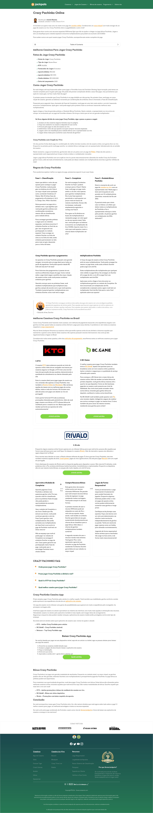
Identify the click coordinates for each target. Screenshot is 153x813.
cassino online (76, 26)
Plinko (93, 152)
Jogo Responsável (78, 756)
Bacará (104, 458)
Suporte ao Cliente (78, 771)
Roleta (53, 767)
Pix (114, 397)
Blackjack (59, 385)
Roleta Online (48, 385)
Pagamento (107, 4)
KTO (44, 365)
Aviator (35, 771)
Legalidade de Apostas (80, 759)
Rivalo (82, 451)
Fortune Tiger (37, 763)
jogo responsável (48, 327)
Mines (35, 775)
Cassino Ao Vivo (58, 752)
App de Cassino (38, 756)
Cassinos (68, 4)
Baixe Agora (76, 657)
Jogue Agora (54, 416)
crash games (64, 458)
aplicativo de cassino (73, 601)
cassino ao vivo (106, 187)
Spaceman (37, 779)
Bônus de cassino (96, 4)
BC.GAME (88, 366)
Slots (34, 759)
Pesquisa (75, 767)
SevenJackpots (86, 710)
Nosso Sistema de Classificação (83, 763)
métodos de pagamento (73, 338)
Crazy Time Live (56, 763)
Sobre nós (118, 4)
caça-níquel (98, 26)
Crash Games (37, 767)
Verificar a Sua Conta (79, 775)
